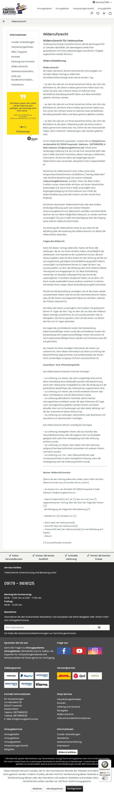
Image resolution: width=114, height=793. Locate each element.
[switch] (105, 778)
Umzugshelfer (11, 734)
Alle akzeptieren (54, 788)
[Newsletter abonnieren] (99, 627)
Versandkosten (48, 758)
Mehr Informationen (90, 764)
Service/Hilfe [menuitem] (102, 2)
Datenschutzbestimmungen (33, 633)
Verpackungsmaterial (16, 745)
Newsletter (63, 738)
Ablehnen (37, 788)
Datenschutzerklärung (23, 71)
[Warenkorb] (110, 13)
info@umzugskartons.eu (25, 719)
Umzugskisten (11, 738)
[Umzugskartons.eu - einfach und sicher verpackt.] (15, 9)
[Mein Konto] (104, 13)
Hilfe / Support (19, 51)
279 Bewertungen (23, 132)
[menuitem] (88, 2)
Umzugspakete (12, 741)
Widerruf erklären (67, 752)
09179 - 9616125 (19, 583)
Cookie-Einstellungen (22, 42)
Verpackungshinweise (23, 47)
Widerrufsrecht (19, 66)
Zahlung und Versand (22, 61)
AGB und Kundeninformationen (23, 78)
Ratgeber (9, 749)
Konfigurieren (74, 788)
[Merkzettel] (98, 13)
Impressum (17, 84)
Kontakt (15, 56)
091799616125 (20, 712)
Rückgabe (62, 710)
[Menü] (109, 761)
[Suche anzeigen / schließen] (92, 12)
